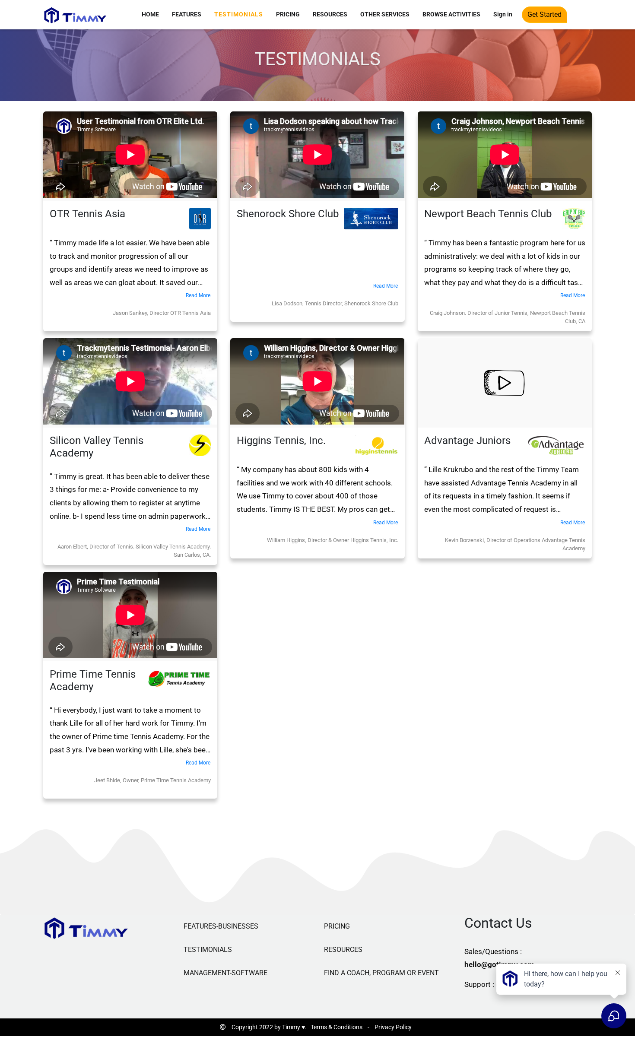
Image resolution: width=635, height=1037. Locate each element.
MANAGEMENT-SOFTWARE (225, 973)
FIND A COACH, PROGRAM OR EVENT (381, 973)
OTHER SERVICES (385, 14)
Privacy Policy (393, 1027)
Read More (198, 295)
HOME (150, 14)
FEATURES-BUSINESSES (221, 926)
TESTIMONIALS (238, 14)
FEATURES (186, 14)
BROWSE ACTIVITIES (451, 14)
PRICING (288, 14)
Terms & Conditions (336, 1027)
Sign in (502, 14)
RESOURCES (330, 14)
